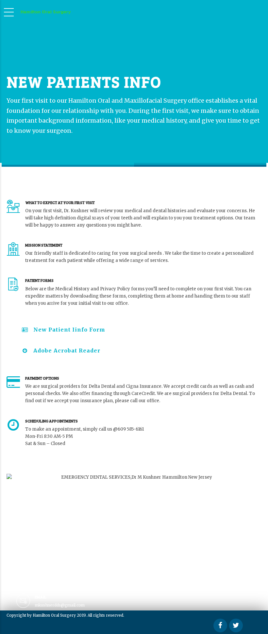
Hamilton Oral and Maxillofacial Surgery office (136, 100)
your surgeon (51, 130)
